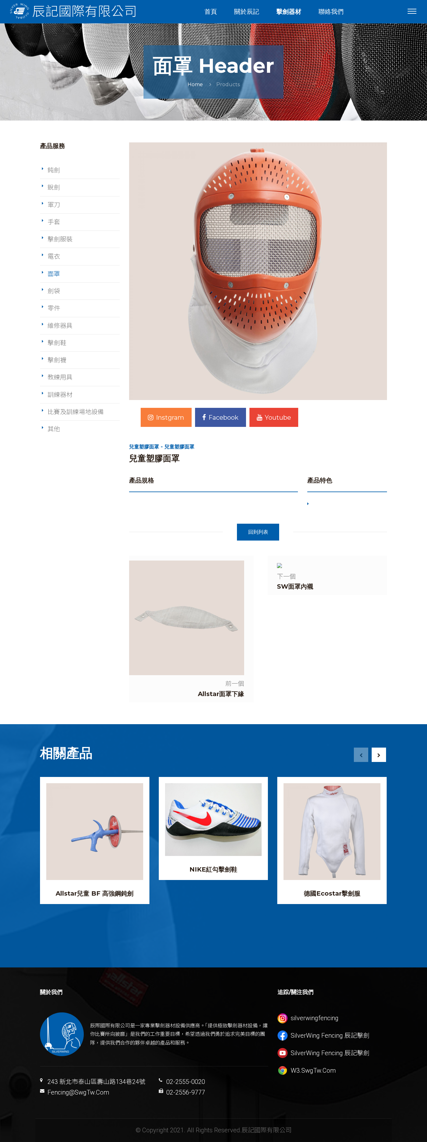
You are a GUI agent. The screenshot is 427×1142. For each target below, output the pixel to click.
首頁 (210, 11)
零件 (54, 308)
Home (195, 84)
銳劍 (54, 187)
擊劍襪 (57, 360)
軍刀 (54, 205)
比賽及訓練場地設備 (76, 412)
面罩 (54, 274)
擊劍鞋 (57, 343)
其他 (54, 429)
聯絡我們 (331, 11)
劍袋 (54, 291)
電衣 (54, 256)
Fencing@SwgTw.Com (78, 1092)
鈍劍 (54, 170)
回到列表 (258, 532)
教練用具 (60, 377)
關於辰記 (246, 11)
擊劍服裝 (60, 239)
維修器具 (60, 325)
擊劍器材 (288, 11)
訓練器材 (60, 394)
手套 (54, 222)
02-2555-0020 (185, 1081)
